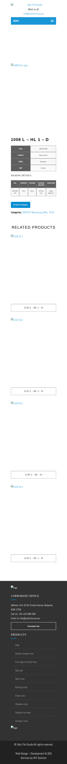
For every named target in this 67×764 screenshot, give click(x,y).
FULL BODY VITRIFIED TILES (26, 662)
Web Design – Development (29, 753)
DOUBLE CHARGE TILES (24, 653)
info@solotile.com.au (33, 13)
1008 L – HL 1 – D (37, 41)
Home (25, 41)
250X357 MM (28, 212)
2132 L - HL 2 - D (33, 391)
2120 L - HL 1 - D (33, 558)
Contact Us (33, 626)
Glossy (39, 212)
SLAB (17, 645)
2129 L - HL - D (33, 475)
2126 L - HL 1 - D (33, 308)
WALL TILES (48, 212)
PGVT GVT (19, 670)
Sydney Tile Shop (23, 712)
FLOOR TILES (20, 695)
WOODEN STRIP (21, 704)
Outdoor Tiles (21, 721)
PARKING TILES (21, 687)
